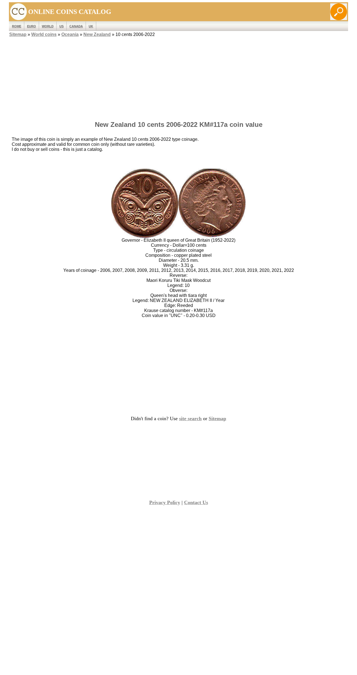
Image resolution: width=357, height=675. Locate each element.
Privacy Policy (164, 502)
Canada (76, 26)
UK (91, 26)
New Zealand (97, 34)
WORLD (48, 26)
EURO (31, 26)
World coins (44, 34)
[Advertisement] (178, 77)
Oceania (70, 34)
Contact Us (196, 502)
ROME (16, 26)
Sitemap (17, 34)
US (61, 26)
